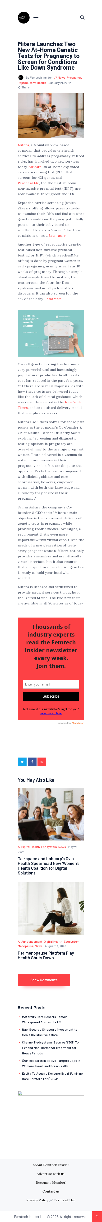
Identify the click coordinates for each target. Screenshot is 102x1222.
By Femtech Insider (39, 77)
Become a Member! (51, 1182)
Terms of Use (65, 1200)
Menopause (25, 946)
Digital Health (30, 847)
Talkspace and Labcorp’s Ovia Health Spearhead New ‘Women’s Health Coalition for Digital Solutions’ (48, 865)
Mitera (23, 145)
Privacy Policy (37, 1200)
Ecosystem (49, 847)
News (61, 77)
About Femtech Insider (51, 1165)
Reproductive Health (32, 83)
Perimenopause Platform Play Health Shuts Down (46, 955)
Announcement (31, 941)
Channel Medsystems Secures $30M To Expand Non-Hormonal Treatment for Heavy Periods (50, 1047)
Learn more (57, 235)
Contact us (51, 1191)
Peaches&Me (28, 183)
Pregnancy (74, 77)
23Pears (34, 167)
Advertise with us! (51, 1174)
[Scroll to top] (97, 1216)
